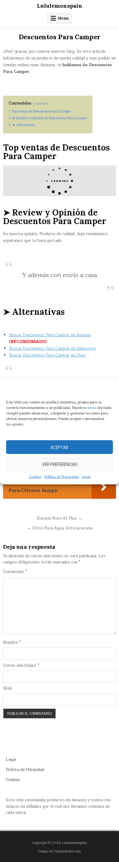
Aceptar (59, 447)
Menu (63, 18)
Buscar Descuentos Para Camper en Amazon (50, 335)
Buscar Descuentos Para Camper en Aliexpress (52, 348)
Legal (86, 477)
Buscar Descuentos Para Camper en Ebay (47, 355)
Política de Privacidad (61, 477)
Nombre (12, 642)
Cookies (35, 477)
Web (7, 688)
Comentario (15, 572)
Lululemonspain (59, 5)
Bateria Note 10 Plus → (59, 518)
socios (91, 408)
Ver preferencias (59, 464)
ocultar (41, 103)
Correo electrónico (21, 665)
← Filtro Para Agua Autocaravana (59, 528)
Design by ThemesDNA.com (59, 851)
